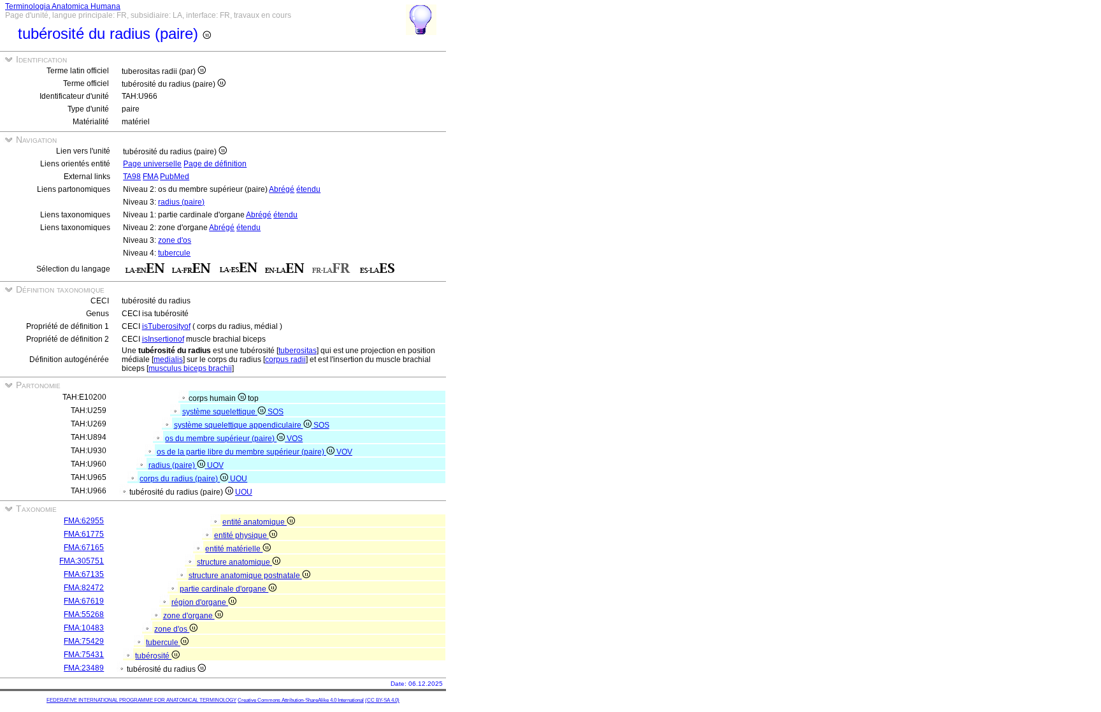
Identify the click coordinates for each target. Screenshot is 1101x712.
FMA (150, 176)
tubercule (174, 253)
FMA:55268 (84, 614)
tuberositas (297, 350)
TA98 (132, 176)
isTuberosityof (166, 326)
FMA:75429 (84, 641)
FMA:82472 (84, 587)
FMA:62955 (84, 520)
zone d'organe (189, 615)
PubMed (174, 176)
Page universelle (152, 163)
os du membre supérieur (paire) (221, 438)
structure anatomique (234, 562)
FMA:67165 (84, 547)
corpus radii (285, 359)
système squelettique (219, 411)
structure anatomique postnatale (245, 575)
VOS (295, 438)
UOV (215, 465)
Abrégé (281, 189)
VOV (344, 451)
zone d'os (174, 240)
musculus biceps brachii (190, 368)
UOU (238, 478)
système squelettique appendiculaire (238, 425)
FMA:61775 (84, 534)
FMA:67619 (84, 601)
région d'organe (199, 602)
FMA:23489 (84, 668)
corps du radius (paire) (180, 478)
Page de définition (215, 163)
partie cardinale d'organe (224, 589)
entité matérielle (234, 548)
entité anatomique (254, 522)
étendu (308, 189)
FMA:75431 (84, 654)
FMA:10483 (84, 627)
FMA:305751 (81, 560)
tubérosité (153, 655)
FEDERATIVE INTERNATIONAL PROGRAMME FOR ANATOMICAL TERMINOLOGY (141, 700)
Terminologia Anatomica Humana (62, 6)
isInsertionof (163, 339)
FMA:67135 (84, 574)
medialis (168, 359)
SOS (276, 411)
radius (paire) (181, 202)
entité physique (241, 535)
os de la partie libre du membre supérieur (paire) (241, 451)
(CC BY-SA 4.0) (382, 700)
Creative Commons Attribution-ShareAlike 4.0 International (301, 700)
